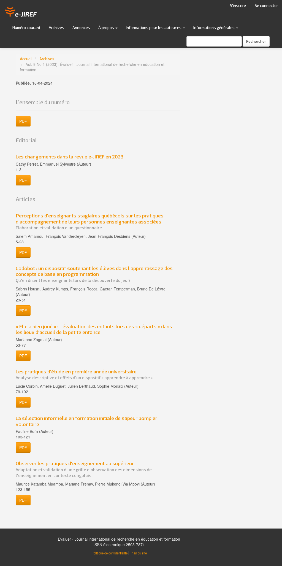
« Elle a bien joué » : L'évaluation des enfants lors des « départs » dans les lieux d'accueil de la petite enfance (94, 329)
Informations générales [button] (214, 27)
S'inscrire (238, 5)
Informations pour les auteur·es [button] (154, 27)
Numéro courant (26, 27)
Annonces (81, 27)
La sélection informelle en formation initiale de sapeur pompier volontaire (86, 421)
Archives (56, 27)
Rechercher (256, 41)
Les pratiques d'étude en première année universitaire (84, 374)
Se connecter (266, 5)
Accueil (26, 58)
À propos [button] (106, 27)
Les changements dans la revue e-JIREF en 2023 (69, 156)
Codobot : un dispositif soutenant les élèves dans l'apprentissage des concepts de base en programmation (94, 274)
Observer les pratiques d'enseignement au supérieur (84, 469)
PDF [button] (23, 121)
